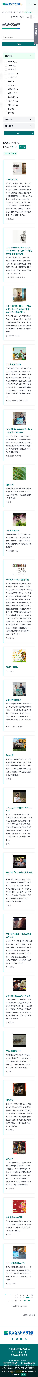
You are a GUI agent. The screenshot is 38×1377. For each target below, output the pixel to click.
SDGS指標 (9, 126)
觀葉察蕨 (10, 485)
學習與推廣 (11, 12)
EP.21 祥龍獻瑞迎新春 (15, 1263)
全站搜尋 (30, 4)
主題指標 (8, 56)
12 (12, 1301)
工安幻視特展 (11, 179)
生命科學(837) (13, 97)
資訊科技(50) (12, 77)
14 (20, 1301)
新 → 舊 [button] (14, 147)
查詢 (19, 44)
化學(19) (11, 113)
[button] (21, 17)
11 (9, 1301)
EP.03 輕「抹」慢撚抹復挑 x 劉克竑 (19, 874)
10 (32, 1295)
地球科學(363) (13, 101)
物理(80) (11, 109)
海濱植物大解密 (12, 531)
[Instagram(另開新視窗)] (16, 1338)
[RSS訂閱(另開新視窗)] (25, 1338)
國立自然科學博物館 (12, 4)
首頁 (5, 12)
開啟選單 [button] (35, 4)
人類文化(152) (13, 105)
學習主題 (19, 12)
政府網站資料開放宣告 (10, 1363)
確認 (23, 1374)
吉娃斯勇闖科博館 (13, 364)
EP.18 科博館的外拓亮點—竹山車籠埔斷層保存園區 (19, 431)
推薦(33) (11, 81)
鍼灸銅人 (10, 1159)
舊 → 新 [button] (22, 147)
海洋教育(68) (12, 85)
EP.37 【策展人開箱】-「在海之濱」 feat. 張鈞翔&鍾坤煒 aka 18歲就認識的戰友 (18, 309)
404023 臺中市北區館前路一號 (20, 1349)
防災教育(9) (12, 69)
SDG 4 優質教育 (10, 153)
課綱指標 (8, 120)
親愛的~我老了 (12, 667)
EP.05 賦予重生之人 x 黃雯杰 (18, 996)
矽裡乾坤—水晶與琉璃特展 (17, 580)
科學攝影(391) (13, 89)
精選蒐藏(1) (12, 65)
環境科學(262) (13, 73)
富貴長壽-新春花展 (14, 1217)
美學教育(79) (12, 62)
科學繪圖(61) (12, 93)
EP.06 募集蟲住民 (13, 1051)
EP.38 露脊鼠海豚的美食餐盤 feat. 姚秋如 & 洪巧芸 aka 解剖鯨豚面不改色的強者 (19, 251)
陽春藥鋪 (10, 1100)
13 (16, 1301)
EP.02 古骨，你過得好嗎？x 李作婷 (19, 809)
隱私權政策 (15, 1374)
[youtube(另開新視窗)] (21, 1338)
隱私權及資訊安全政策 (28, 1363)
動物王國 (10, 755)
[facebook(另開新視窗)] (12, 1338)
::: (0, 13)
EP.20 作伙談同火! (13, 700)
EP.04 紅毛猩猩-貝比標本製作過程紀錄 (18, 935)
